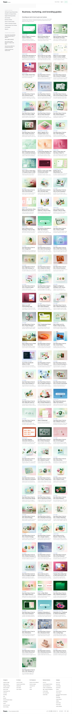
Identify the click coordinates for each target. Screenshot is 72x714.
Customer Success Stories (21, 684)
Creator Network (59, 699)
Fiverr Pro (44, 682)
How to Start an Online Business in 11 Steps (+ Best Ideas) (9, 42)
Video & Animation (6, 687)
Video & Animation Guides (10, 23)
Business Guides (8, 19)
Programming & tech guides (58, 169)
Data (4, 696)
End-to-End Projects (6, 705)
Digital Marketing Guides (10, 15)
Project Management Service (47, 684)
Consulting (5, 694)
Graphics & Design (6, 682)
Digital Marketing (6, 684)
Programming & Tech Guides (11, 25)
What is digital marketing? (9, 39)
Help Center (58, 684)
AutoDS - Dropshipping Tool (47, 687)
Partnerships (58, 697)
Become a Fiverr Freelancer (34, 682)
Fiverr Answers (19, 689)
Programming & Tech (6, 691)
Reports (6, 29)
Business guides (24, 73)
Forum (31, 687)
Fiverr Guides (19, 687)
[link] (47, 711)
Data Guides (7, 17)
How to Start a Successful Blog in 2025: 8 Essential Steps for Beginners (10, 36)
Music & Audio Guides (9, 21)
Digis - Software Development (48, 689)
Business (4, 698)
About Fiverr (58, 682)
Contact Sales (45, 694)
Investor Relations (59, 706)
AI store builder (45, 691)
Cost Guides (7, 27)
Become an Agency (33, 684)
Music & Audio (5, 689)
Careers (57, 689)
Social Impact (58, 687)
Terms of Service (58, 691)
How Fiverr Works (19, 682)
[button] (68, 711)
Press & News (58, 704)
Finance (4, 703)
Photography (5, 701)
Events (31, 689)
